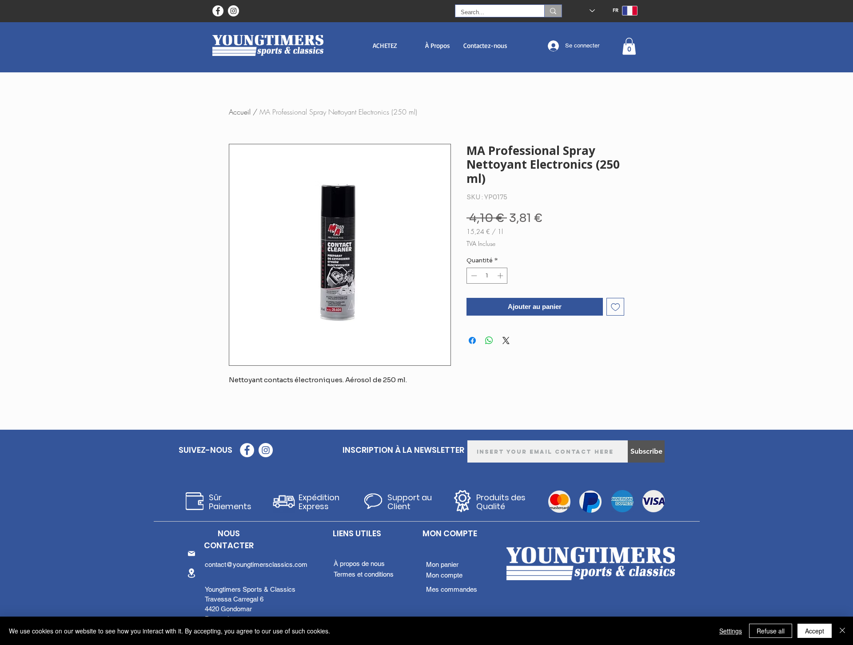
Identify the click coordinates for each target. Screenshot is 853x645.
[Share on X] (506, 340)
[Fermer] (842, 631)
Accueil (240, 112)
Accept (814, 630)
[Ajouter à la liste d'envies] (615, 307)
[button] (385, 45)
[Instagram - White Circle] (233, 10)
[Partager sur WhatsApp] (489, 340)
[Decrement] (473, 275)
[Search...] (553, 11)
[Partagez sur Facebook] (472, 340)
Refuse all (771, 630)
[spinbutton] (487, 275)
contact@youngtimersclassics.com (256, 564)
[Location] (191, 573)
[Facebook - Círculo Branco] (217, 10)
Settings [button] (730, 630)
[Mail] (191, 553)
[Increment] (501, 275)
